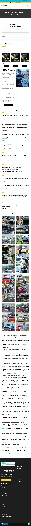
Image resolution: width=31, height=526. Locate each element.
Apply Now (24, 0)
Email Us (3, 504)
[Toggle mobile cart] (27, 5)
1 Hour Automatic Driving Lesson (6, 63)
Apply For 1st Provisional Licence (6, 516)
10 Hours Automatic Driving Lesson (25, 63)
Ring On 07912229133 (15, 24)
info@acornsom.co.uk (19, 2)
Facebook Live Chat (4, 497)
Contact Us (3, 506)
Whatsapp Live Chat (4, 495)
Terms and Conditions (20, 477)
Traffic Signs (18, 479)
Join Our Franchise (19, 466)
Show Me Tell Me (19, 481)
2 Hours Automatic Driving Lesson (15, 63)
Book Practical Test (4, 514)
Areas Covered (19, 468)
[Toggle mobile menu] (29, 5)
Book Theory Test (4, 512)
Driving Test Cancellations (5, 518)
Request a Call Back (4, 493)
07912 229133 (24, 435)
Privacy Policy (19, 483)
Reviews (18, 470)
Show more (5, 138)
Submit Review (19, 472)
